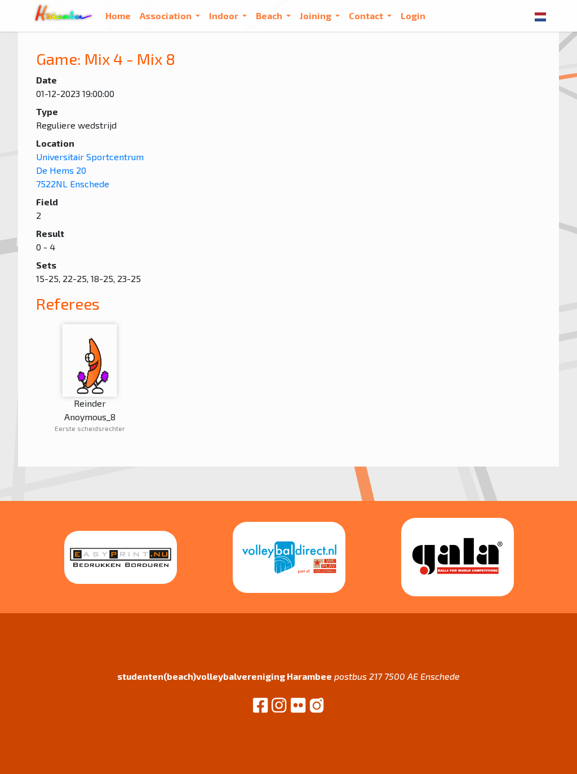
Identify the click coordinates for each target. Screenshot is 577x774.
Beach (270, 15)
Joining (316, 15)
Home (118, 15)
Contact (367, 15)
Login (413, 15)
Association (166, 15)
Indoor (224, 15)
